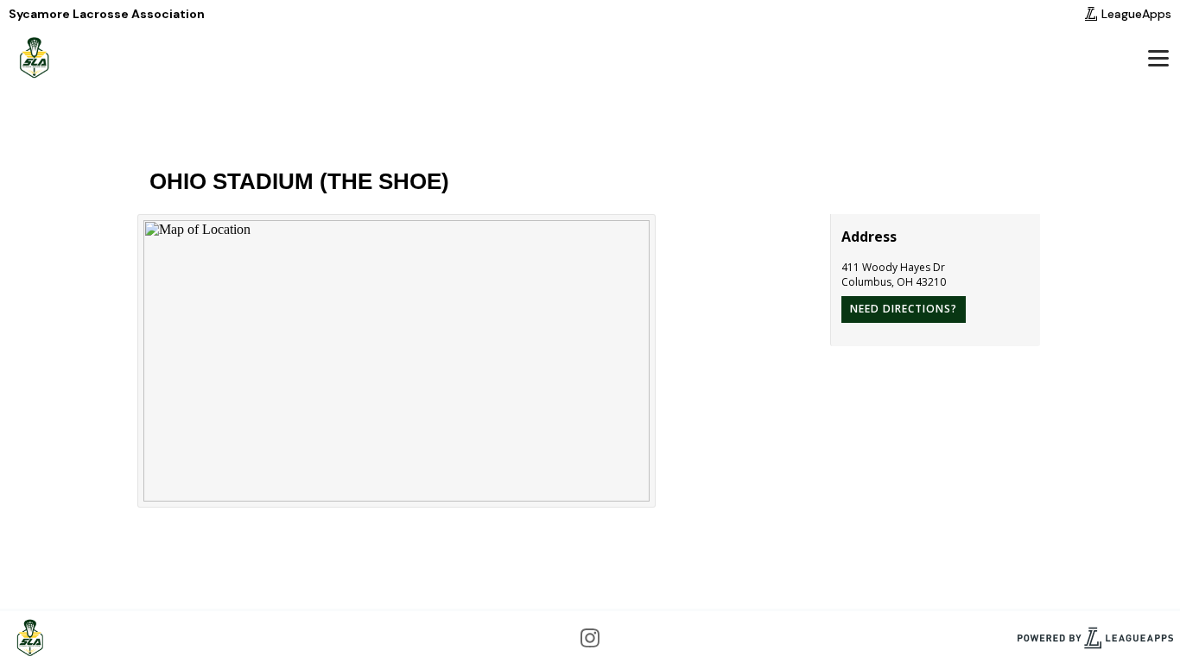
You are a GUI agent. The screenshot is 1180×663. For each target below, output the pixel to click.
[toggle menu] (1157, 58)
